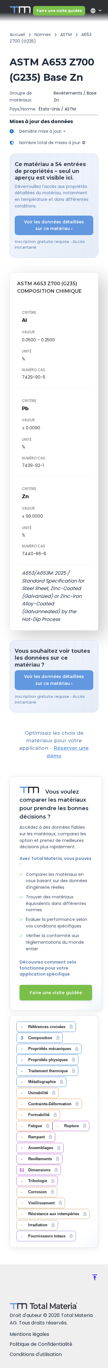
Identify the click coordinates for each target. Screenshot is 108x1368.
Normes (42, 35)
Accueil (17, 35)
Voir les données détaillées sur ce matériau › (54, 225)
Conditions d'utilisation (36, 1354)
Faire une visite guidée (59, 11)
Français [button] (93, 10)
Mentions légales (29, 1334)
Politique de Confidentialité (41, 1344)
